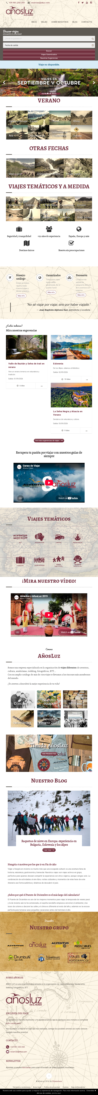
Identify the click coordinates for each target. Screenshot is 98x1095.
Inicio (34, 22)
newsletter (26, 1067)
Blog (74, 22)
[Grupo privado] (83, 215)
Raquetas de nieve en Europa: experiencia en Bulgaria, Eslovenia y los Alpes (49, 843)
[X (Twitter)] (83, 3)
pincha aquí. (56, 1093)
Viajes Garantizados (49, 54)
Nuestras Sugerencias (49, 58)
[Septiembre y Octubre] (49, 168)
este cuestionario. (13, 1023)
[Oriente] (60, 117)
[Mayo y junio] (20, 168)
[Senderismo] (14, 202)
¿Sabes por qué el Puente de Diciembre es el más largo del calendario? (44, 895)
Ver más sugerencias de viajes (47, 440)
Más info (21, 296)
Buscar (49, 51)
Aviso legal (37, 1087)
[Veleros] (31, 215)
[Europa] (38, 117)
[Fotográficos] (66, 202)
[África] (81, 117)
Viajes (44, 22)
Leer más (47, 850)
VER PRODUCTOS (49, 754)
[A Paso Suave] (78, 168)
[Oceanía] (81, 132)
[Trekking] (31, 202)
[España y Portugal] (17, 117)
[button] (4, 83)
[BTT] (14, 215)
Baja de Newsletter (78, 1087)
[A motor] (83, 202)
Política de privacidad (52, 1087)
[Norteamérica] (38, 132)
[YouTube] (87, 3)
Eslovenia (58, 363)
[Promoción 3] (49, 83)
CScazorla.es (57, 1081)
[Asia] (17, 132)
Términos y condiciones (21, 1087)
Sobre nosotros (59, 22)
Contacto (86, 22)
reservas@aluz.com (40, 2)
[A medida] (66, 215)
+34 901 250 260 (17, 2)
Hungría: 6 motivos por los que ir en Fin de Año (32, 864)
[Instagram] (91, 3)
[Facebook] (78, 3)
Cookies (66, 1087)
